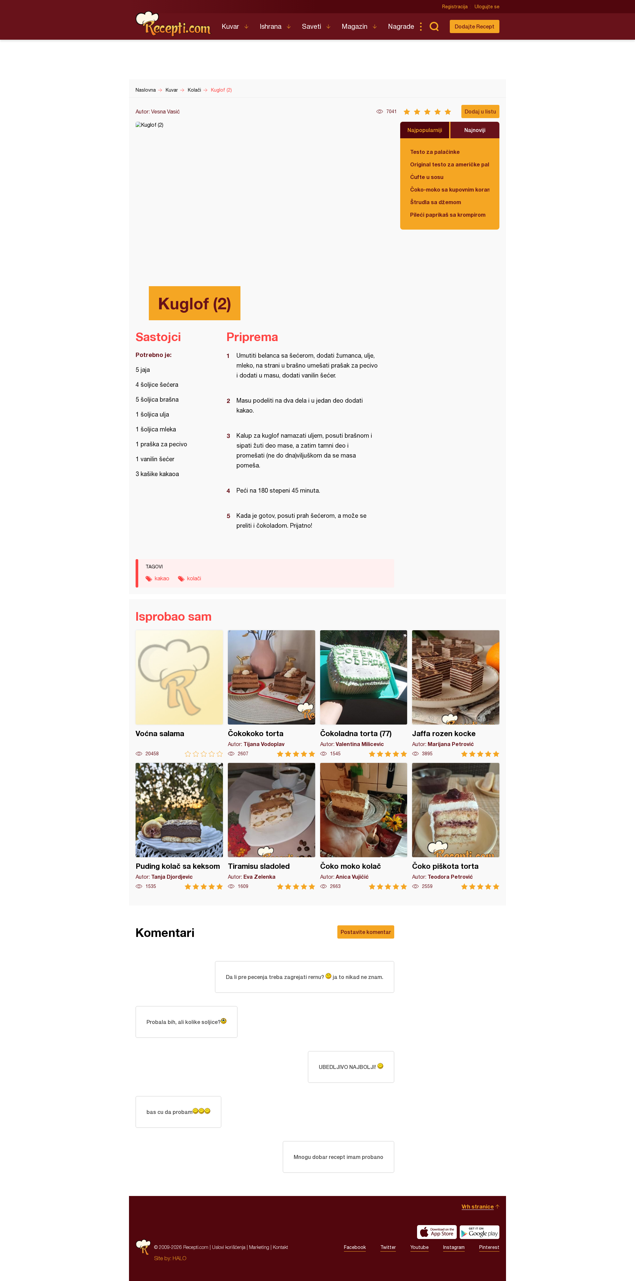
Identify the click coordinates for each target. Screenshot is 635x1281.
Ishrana (270, 26)
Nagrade (401, 26)
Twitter (388, 1247)
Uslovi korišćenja (228, 1247)
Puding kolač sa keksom (179, 826)
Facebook (355, 1247)
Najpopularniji (424, 130)
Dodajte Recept (474, 26)
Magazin (354, 26)
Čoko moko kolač (363, 826)
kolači (194, 578)
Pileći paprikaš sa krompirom (448, 214)
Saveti (311, 26)
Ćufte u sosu (427, 177)
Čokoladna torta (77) (363, 693)
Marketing (259, 1247)
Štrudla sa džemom (435, 202)
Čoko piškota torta (455, 826)
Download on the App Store (437, 1232)
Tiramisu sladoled (271, 826)
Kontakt (280, 1247)
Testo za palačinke (435, 152)
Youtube (419, 1247)
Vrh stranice (478, 1206)
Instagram (454, 1247)
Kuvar (230, 26)
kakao (162, 578)
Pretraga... (434, 26)
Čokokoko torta (271, 693)
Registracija (455, 6)
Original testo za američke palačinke (449, 164)
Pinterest (489, 1247)
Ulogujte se (487, 6)
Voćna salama (179, 693)
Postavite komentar (366, 932)
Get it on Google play (479, 1232)
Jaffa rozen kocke (455, 693)
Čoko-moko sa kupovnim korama (449, 189)
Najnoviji (475, 130)
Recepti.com (174, 24)
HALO (179, 1258)
